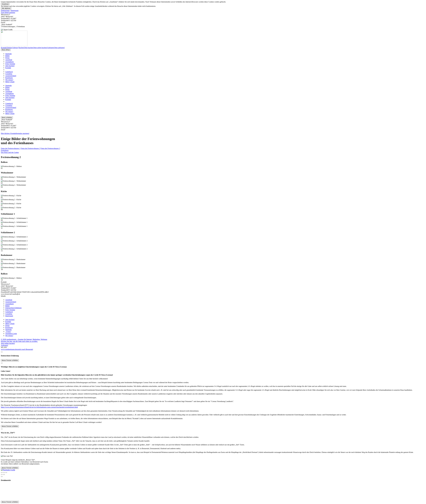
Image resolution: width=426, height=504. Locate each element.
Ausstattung (9, 62)
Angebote (8, 60)
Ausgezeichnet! (10, 76)
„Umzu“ (8, 332)
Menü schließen (7, 117)
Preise (7, 58)
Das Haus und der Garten (10, 152)
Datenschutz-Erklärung (13, 308)
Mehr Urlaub (9, 82)
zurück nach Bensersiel (25, 349)
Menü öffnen (6, 50)
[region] (213, 13)
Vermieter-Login (11, 334)
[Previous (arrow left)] (2, 474)
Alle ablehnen (6, 8)
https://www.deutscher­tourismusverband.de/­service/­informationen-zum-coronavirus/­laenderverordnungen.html (39, 407)
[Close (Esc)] (2, 472)
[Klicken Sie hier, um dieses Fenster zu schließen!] (2, 476)
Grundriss (8, 74)
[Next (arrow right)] (4, 474)
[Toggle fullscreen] (4, 472)
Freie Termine (10, 64)
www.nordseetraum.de (9, 349)
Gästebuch (9, 72)
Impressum (14, 10)
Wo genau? (9, 80)
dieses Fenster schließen (10, 360)
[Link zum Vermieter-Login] (8, 470)
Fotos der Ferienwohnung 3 (50, 148)
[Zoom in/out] (6, 472)
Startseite (8, 54)
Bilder (7, 56)
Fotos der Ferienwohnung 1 (10, 148)
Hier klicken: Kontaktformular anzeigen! (15, 133)
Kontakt (8, 68)
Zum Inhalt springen (8, 12)
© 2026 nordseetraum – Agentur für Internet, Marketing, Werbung (24, 339)
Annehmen (5, 4)
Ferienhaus (5, 150)
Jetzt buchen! (10, 66)
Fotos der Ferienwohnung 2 (30, 148)
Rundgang (9, 78)
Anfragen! (4, 345)
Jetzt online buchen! (8, 343)
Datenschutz (5, 10)
